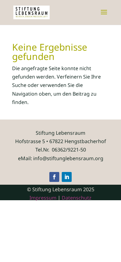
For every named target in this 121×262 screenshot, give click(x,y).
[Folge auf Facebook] (54, 177)
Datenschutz (77, 197)
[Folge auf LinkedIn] (67, 177)
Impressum (42, 197)
